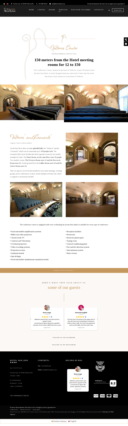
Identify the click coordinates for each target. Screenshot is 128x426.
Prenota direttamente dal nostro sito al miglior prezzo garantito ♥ (106, 4)
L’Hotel (41, 9)
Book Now (118, 10)
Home (31, 9)
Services (63, 9)
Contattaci (14, 409)
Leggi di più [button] (47, 327)
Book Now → (37, 409)
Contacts (99, 9)
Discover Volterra (81, 9)
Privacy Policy (25, 409)
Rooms (52, 9)
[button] (97, 319)
